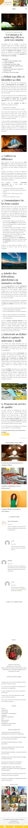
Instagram (4, 715)
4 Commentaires (23, 438)
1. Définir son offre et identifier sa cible (12, 61)
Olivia (12, 541)
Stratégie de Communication (14, 32)
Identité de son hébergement (8, 713)
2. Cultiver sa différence (8, 62)
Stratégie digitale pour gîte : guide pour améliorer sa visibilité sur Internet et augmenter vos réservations (13, 768)
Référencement (5, 720)
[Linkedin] (5, 434)
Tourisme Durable (6, 725)
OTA (2, 718)
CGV (17, 821)
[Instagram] (8, 434)
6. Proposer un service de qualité (11, 72)
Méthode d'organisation (7, 717)
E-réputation (4, 710)
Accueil (3, 708)
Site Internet (4, 722)
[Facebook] (2, 434)
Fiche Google (4, 712)
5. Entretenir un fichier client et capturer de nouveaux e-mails (13, 69)
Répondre (10, 524)
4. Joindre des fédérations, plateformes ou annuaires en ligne (13, 66)
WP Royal (17, 822)
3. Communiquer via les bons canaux (11, 64)
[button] (5, 790)
